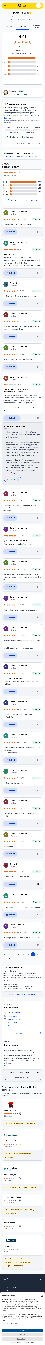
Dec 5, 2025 (21, 354)
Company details (36, 26)
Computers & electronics (18, 1259)
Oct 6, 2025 (21, 500)
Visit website (21, 1033)
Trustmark (8, 1284)
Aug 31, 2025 (21, 250)
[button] (5, 6)
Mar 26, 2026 (21, 385)
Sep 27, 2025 (21, 709)
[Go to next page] (4, 958)
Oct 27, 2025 (21, 778)
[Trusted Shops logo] (22, 5)
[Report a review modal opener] (38, 231)
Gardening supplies (11, 1262)
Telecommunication (30, 1187)
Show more (12, 1026)
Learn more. (5, 1095)
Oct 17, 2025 (21, 673)
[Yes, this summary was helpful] (36, 143)
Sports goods (30, 1123)
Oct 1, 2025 (21, 808)
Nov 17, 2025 (21, 321)
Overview (8, 26)
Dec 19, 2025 (21, 219)
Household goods (15, 1187)
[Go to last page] (9, 958)
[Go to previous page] (9, 954)
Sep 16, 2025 (21, 742)
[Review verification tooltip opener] (30, 12)
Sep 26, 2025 (21, 569)
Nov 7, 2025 (21, 605)
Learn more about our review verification (22, 994)
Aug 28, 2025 (21, 932)
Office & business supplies (18, 1210)
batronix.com (12, 1016)
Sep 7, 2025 (21, 902)
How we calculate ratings (22, 80)
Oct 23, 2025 (21, 841)
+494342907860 (13, 1013)
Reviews (22, 26)
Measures (6, 973)
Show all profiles (22, 1077)
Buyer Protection (10, 1287)
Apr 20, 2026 (8, 429)
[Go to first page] (4, 954)
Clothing (7, 1153)
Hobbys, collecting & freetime (14, 1123)
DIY (6, 1187)
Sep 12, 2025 (21, 635)
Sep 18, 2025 (21, 872)
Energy (32, 1210)
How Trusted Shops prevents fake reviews (21, 156)
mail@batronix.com (14, 1019)
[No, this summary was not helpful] (40, 143)
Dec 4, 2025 (21, 291)
